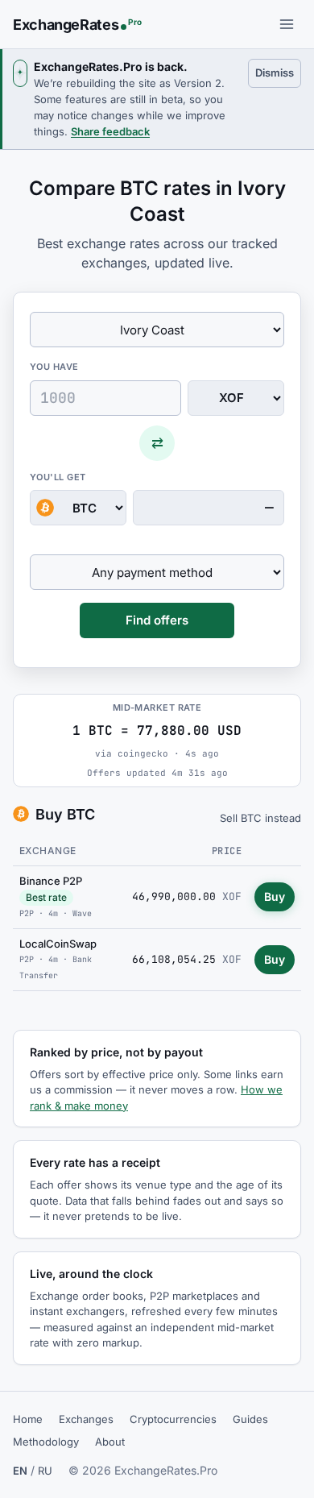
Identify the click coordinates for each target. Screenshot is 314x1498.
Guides (250, 1419)
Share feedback (110, 131)
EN (20, 1470)
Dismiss (278, 72)
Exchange (47, 850)
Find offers (157, 620)
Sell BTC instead (260, 817)
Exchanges (86, 1419)
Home (28, 1419)
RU (45, 1470)
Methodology (46, 1441)
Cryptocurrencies (173, 1419)
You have (54, 366)
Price (227, 850)
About (110, 1441)
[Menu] (286, 24)
